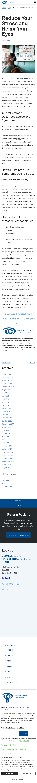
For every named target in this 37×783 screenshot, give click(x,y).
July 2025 (5, 393)
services (8, 661)
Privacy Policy (5, 770)
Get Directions (7, 578)
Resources (9, 666)
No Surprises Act (6, 753)
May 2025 (5, 399)
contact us (9, 677)
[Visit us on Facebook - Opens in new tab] (7, 701)
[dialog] (18, 768)
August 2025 (6, 390)
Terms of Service (11, 683)
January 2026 (7, 374)
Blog (9, 8)
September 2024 (8, 424)
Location (18, 505)
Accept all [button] (9, 773)
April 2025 (5, 402)
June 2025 (6, 396)
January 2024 (7, 449)
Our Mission (9, 650)
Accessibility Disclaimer (8, 745)
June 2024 (6, 433)
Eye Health (6, 40)
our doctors (9, 655)
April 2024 (5, 439)
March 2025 (6, 405)
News (4, 483)
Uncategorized (7, 486)
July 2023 (5, 468)
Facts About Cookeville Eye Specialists (13, 749)
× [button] (35, 756)
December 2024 (7, 415)
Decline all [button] (27, 773)
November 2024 (7, 418)
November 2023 (7, 455)
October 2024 (7, 421)
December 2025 (7, 377)
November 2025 (7, 380)
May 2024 (5, 436)
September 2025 (8, 386)
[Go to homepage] (12, 2)
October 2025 (7, 383)
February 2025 (7, 408)
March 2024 (6, 443)
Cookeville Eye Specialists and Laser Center (16, 558)
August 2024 (6, 427)
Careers (8, 672)
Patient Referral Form (18, 535)
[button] (35, 2)
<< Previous (6, 363)
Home (4, 8)
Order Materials (18, 501)
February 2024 (7, 446)
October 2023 (7, 458)
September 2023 (8, 461)
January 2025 (7, 411)
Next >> (32, 363)
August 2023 (6, 464)
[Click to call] (28, 2)
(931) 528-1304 (24, 741)
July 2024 (5, 430)
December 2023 (7, 452)
